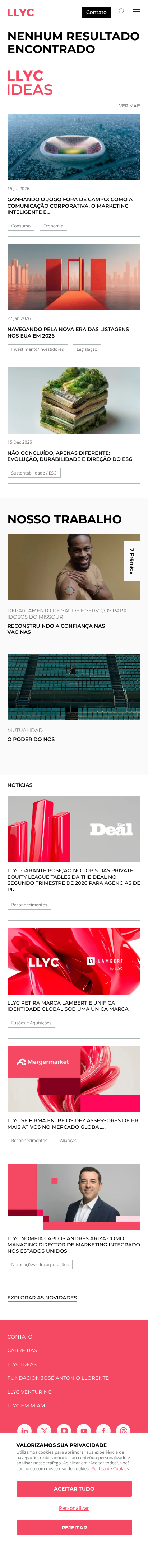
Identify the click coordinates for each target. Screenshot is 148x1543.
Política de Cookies (110, 1469)
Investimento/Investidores (37, 349)
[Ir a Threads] (123, 1431)
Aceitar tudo (74, 1489)
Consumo (21, 225)
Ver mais (130, 106)
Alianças (68, 1140)
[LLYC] (21, 12)
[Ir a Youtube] (84, 1431)
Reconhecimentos (29, 904)
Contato (96, 12)
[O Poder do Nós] (74, 687)
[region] (74, 1488)
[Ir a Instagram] (64, 1431)
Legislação (87, 349)
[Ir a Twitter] (44, 1431)
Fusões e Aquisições (31, 1022)
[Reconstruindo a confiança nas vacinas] (74, 567)
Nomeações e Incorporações (40, 1264)
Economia (53, 225)
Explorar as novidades (42, 1298)
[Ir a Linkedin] (24, 1431)
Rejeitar (74, 1527)
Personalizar (74, 1508)
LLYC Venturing (30, 1392)
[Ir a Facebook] (103, 1431)
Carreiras (22, 1351)
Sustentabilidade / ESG (34, 473)
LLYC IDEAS (22, 1365)
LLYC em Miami (27, 1406)
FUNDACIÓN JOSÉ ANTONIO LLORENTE (58, 1378)
